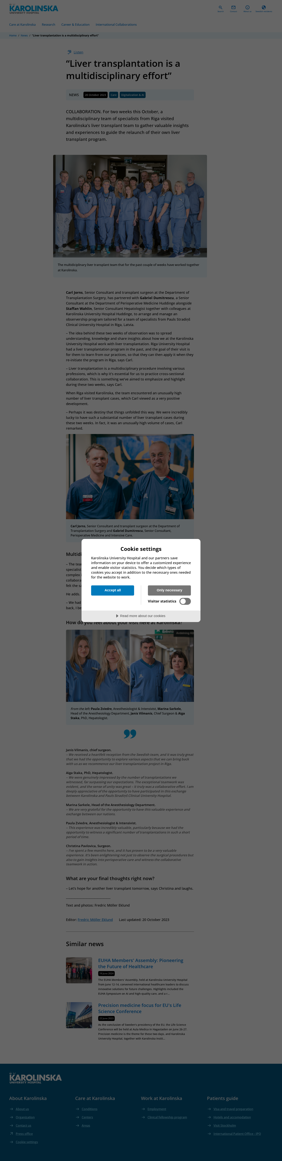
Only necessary (169, 590)
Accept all (113, 590)
